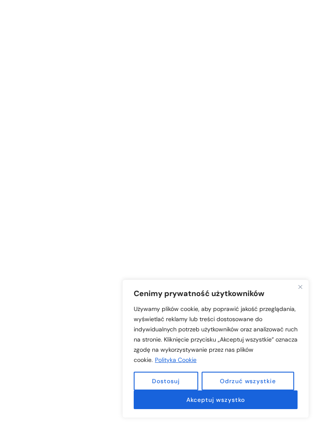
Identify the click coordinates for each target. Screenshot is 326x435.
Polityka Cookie (176, 360)
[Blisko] (300, 287)
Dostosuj (166, 381)
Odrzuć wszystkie (248, 381)
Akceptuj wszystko (215, 400)
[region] (215, 349)
